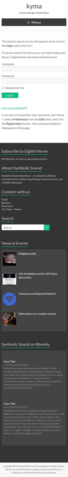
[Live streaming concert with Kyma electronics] (9, 274)
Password (8, 76)
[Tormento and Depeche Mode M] (9, 294)
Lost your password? (14, 108)
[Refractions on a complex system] (9, 314)
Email (4, 199)
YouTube (7, 209)
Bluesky (6, 202)
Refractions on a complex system (37, 313)
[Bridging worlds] (9, 254)
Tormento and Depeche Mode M (37, 293)
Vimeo (17, 209)
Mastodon (7, 205)
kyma (34, 6)
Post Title (9, 361)
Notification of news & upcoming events (24, 158)
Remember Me (14, 87)
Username (8, 64)
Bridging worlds (27, 253)
